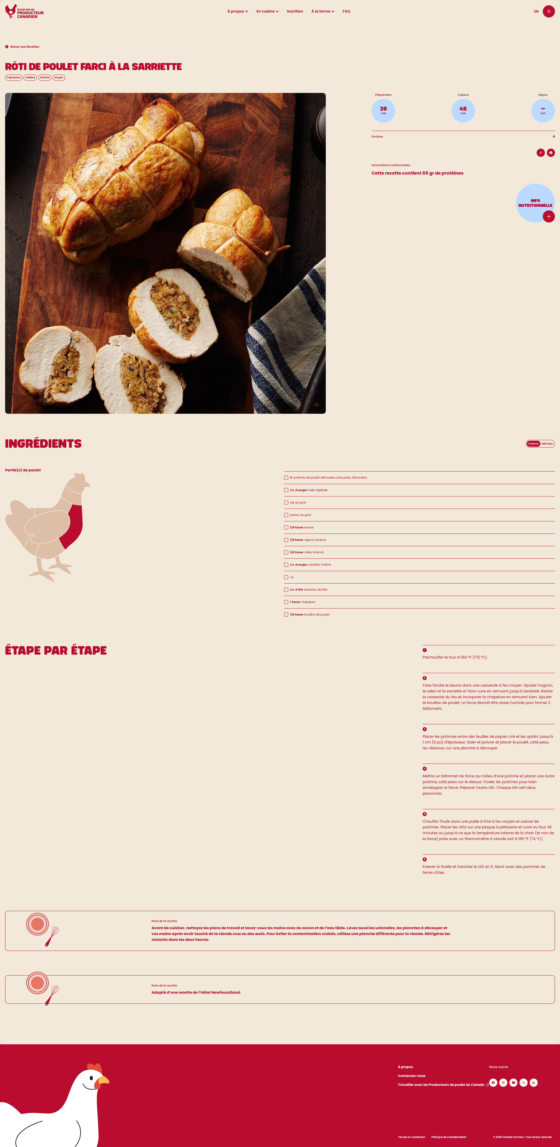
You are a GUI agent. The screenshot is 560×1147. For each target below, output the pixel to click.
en (536, 11)
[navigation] (549, 11)
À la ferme (320, 11)
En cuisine (265, 11)
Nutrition (295, 11)
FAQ (346, 11)
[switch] (540, 443)
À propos (235, 11)
